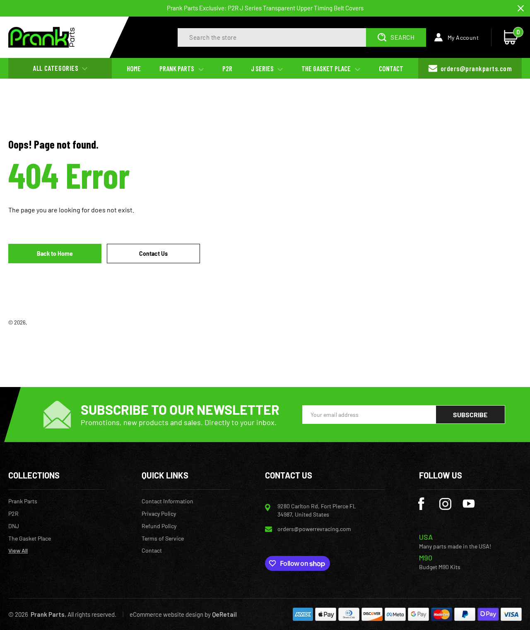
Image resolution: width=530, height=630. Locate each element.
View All (18, 550)
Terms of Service (163, 538)
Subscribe (470, 414)
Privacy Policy (159, 513)
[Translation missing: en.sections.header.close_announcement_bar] (521, 8)
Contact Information (167, 501)
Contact (152, 550)
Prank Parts (42, 322)
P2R (13, 513)
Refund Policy (159, 526)
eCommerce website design (166, 614)
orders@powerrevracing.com (314, 528)
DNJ (13, 526)
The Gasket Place (29, 538)
